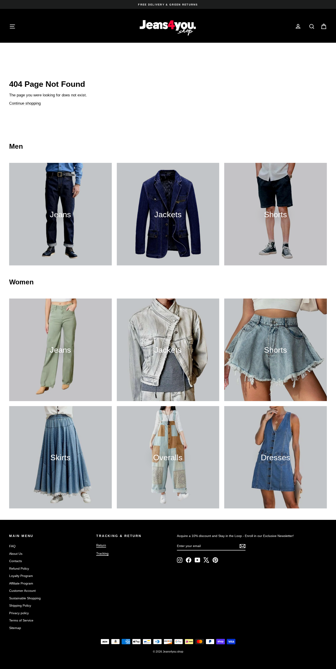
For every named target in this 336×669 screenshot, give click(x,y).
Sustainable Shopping (25, 598)
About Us (15, 553)
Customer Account (22, 590)
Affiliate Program (21, 583)
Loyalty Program (21, 576)
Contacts (15, 561)
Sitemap (15, 628)
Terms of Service (21, 620)
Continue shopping (25, 103)
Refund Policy (19, 568)
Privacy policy (19, 613)
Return (101, 545)
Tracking (102, 553)
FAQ (12, 546)
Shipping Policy (20, 605)
